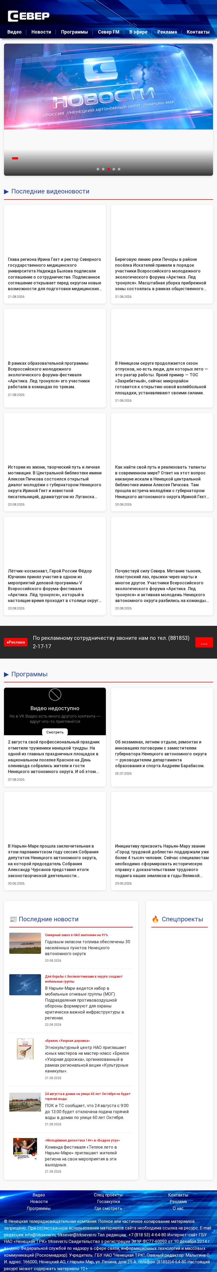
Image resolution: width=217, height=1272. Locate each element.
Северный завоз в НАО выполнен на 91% (76, 935)
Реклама (167, 32)
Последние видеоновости (50, 191)
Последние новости (49, 919)
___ (204, 642)
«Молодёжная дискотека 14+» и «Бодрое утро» (82, 1140)
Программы (74, 32)
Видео (14, 32)
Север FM (108, 32)
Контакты (198, 32)
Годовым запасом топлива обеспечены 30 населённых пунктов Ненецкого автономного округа (87, 947)
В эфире (138, 32)
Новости (41, 32)
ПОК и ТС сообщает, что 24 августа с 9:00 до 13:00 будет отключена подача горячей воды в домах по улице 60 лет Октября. (87, 1111)
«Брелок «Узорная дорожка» (67, 1041)
